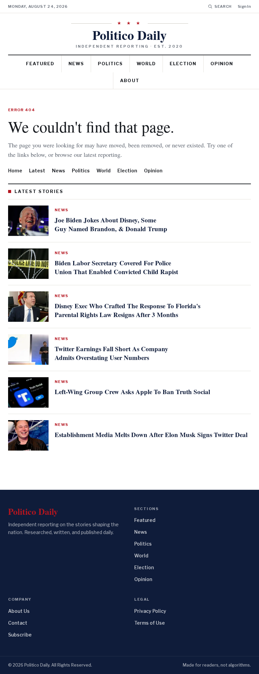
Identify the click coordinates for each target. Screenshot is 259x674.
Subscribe (20, 634)
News (76, 63)
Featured (40, 63)
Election (183, 63)
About (129, 80)
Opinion (221, 63)
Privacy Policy (150, 611)
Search (223, 6)
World (146, 63)
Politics (110, 63)
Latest (37, 170)
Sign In (244, 6)
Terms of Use (149, 623)
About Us (19, 611)
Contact (17, 623)
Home (15, 170)
